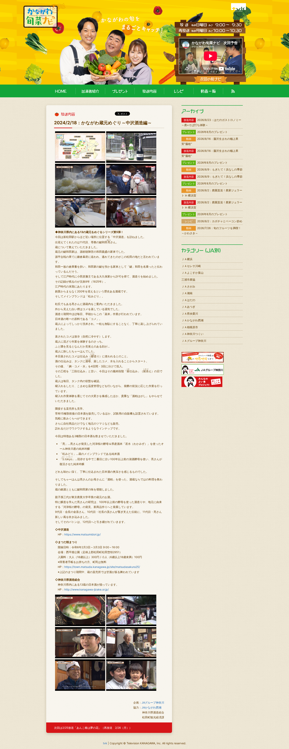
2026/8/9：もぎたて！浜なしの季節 (214, 169)
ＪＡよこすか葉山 (192, 272)
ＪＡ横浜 (186, 259)
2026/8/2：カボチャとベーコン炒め (213, 221)
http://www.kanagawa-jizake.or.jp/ (86, 589)
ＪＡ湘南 (186, 293)
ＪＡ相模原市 (189, 327)
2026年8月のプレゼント (205, 132)
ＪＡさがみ (188, 286)
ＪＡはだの (188, 300)
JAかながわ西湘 (151, 707)
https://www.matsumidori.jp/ (82, 534)
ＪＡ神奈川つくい (192, 333)
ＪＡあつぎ (188, 306)
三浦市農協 (188, 279)
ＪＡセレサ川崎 (191, 266)
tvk (105, 743)
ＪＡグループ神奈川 (193, 340)
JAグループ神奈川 (153, 702)
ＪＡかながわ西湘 (192, 320)
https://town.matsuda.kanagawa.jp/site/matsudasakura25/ (102, 566)
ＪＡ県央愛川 (189, 313)
